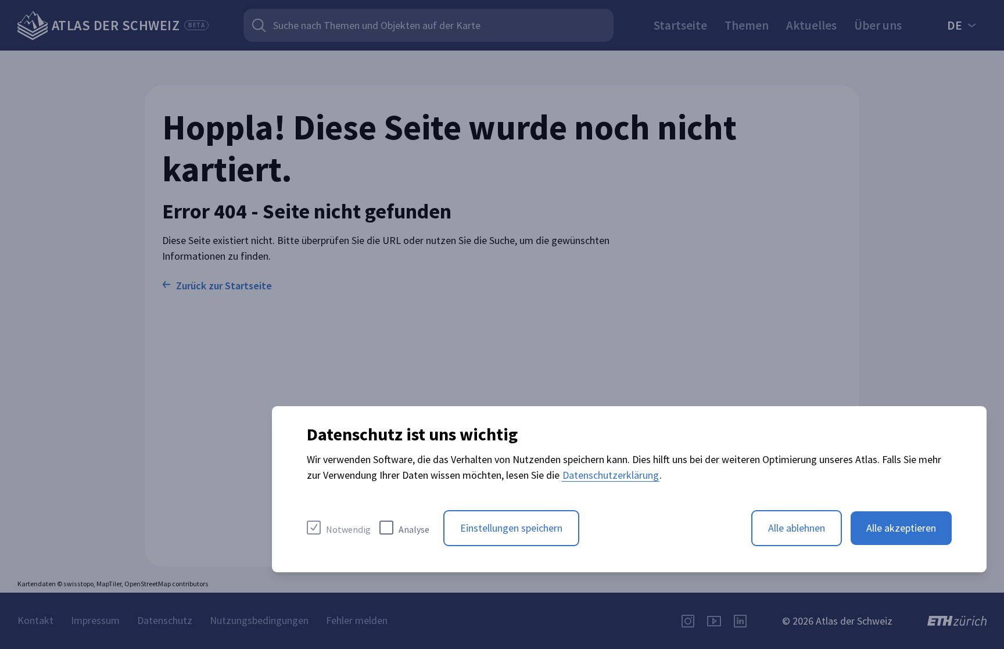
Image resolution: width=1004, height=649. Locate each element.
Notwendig (348, 529)
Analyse (414, 529)
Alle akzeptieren (901, 528)
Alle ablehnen (796, 528)
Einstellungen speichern (511, 528)
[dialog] (629, 489)
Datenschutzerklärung (610, 475)
